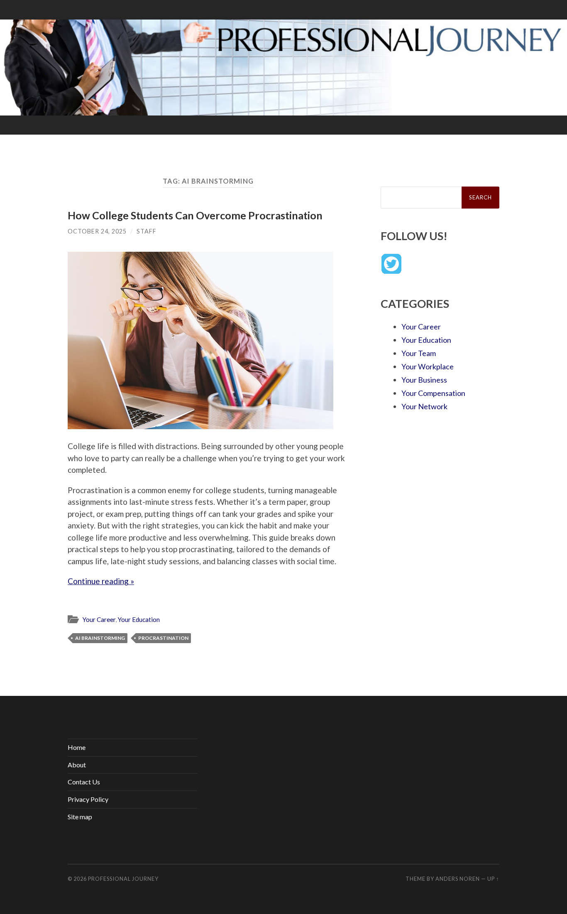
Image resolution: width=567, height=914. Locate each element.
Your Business (424, 379)
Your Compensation (433, 393)
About (77, 765)
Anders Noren (457, 878)
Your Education (139, 619)
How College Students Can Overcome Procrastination (195, 215)
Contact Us (84, 782)
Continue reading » (101, 581)
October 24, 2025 (97, 231)
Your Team (418, 353)
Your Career (99, 619)
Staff (146, 231)
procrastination (163, 638)
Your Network (424, 406)
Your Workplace (427, 366)
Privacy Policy (88, 799)
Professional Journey (123, 878)
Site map (80, 817)
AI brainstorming (100, 638)
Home (77, 747)
